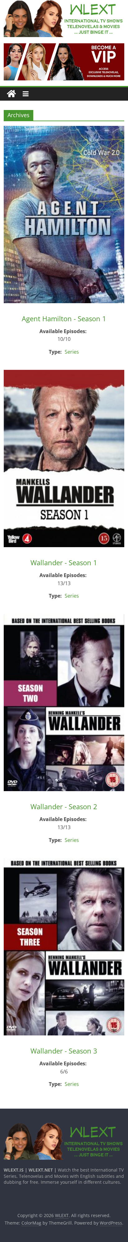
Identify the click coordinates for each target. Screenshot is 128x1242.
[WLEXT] (11, 94)
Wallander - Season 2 (63, 806)
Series (72, 351)
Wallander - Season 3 (63, 1050)
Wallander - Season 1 (63, 562)
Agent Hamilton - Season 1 (64, 318)
